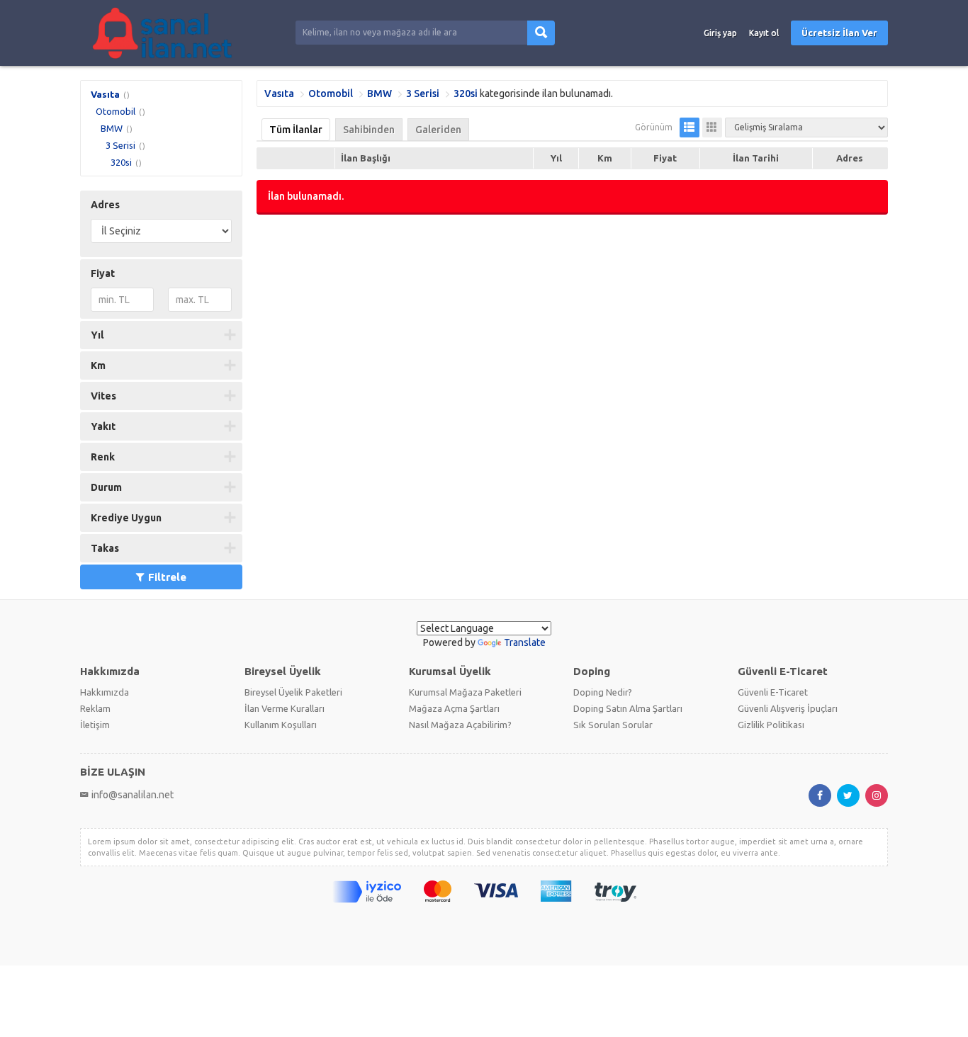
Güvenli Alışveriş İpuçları (788, 708)
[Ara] (541, 33)
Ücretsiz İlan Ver (839, 33)
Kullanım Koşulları (280, 725)
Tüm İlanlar (295, 129)
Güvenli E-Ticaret (773, 692)
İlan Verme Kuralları (284, 708)
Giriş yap (720, 33)
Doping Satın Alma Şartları (627, 708)
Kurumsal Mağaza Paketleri (465, 692)
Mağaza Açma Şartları (454, 708)
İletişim (95, 725)
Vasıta (105, 94)
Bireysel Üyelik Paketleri (293, 692)
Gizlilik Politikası (771, 725)
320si (121, 162)
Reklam (95, 708)
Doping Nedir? (602, 692)
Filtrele (167, 577)
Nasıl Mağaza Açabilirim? (460, 725)
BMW (112, 128)
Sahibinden (369, 129)
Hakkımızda (104, 692)
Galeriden (438, 129)
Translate (525, 642)
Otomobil (115, 111)
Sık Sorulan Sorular (613, 725)
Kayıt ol (764, 33)
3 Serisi (120, 145)
